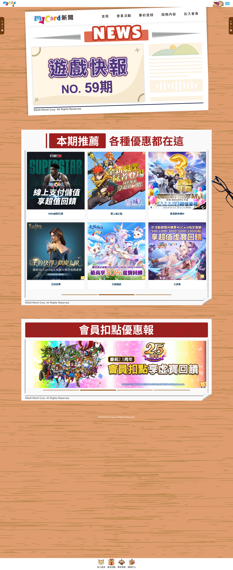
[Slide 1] (79, 299)
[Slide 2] (116, 299)
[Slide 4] (172, 395)
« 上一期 (2, 26)
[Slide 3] (153, 299)
